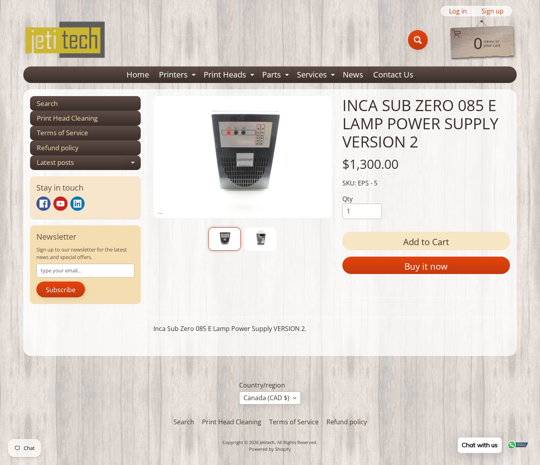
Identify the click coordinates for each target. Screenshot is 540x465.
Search (47, 103)
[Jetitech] (64, 40)
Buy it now (425, 266)
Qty (347, 199)
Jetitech (267, 442)
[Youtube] (60, 204)
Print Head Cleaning (67, 118)
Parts (276, 76)
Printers (178, 76)
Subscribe (61, 289)
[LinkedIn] (77, 204)
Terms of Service (62, 132)
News (353, 74)
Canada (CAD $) (266, 397)
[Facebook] (43, 204)
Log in (458, 11)
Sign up (492, 11)
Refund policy (58, 147)
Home (138, 74)
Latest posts (89, 164)
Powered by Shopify (270, 449)
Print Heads (230, 76)
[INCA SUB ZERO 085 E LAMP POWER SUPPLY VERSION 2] (224, 239)
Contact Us (393, 74)
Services (317, 76)
